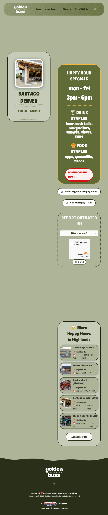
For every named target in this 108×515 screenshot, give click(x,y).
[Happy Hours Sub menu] (59, 9)
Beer (69, 124)
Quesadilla (83, 157)
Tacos (79, 161)
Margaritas (79, 128)
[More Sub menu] (71, 9)
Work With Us (81, 9)
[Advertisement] (79, 40)
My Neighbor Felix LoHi (85, 416)
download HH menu (77, 175)
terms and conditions (60, 508)
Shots (86, 132)
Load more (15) (79, 436)
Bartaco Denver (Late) (85, 398)
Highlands (29, 111)
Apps (69, 157)
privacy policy (45, 508)
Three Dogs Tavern (83, 347)
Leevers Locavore (82, 365)
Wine (79, 136)
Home (38, 9)
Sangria (72, 132)
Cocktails (83, 124)
